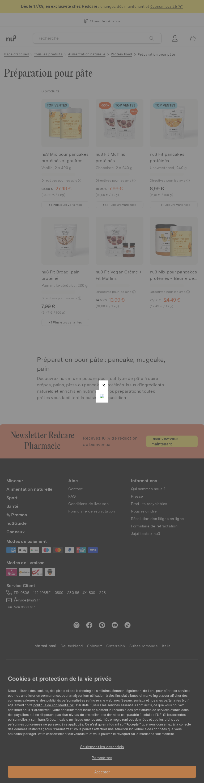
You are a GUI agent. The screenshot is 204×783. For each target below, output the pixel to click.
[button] (103, 385)
